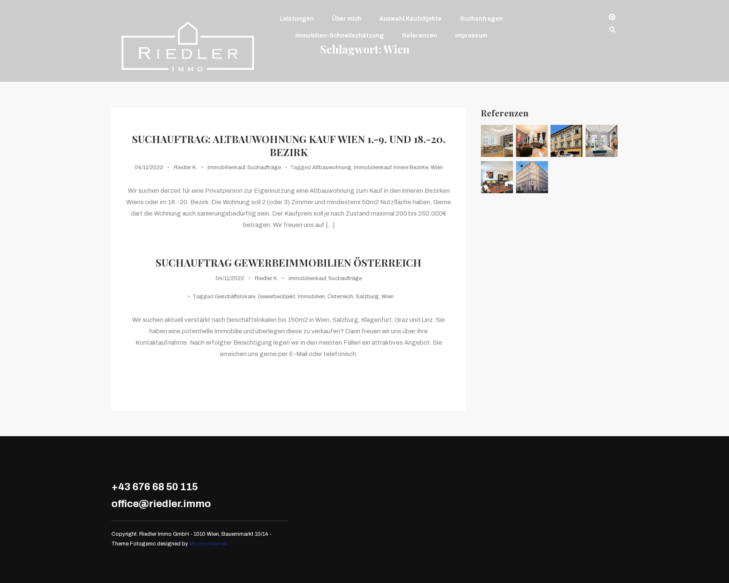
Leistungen (297, 19)
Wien (437, 167)
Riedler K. (185, 167)
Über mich (346, 19)
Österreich (340, 297)
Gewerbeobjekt (276, 297)
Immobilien (311, 297)
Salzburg (367, 297)
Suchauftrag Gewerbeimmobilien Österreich (288, 262)
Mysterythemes (208, 544)
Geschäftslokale (235, 297)
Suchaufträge (264, 167)
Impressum (471, 35)
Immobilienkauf (226, 167)
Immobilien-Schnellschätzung (339, 35)
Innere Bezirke (411, 167)
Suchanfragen (481, 19)
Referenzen (419, 35)
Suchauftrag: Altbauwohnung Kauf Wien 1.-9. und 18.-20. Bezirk (289, 145)
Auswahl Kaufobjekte (410, 19)
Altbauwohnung (331, 167)
